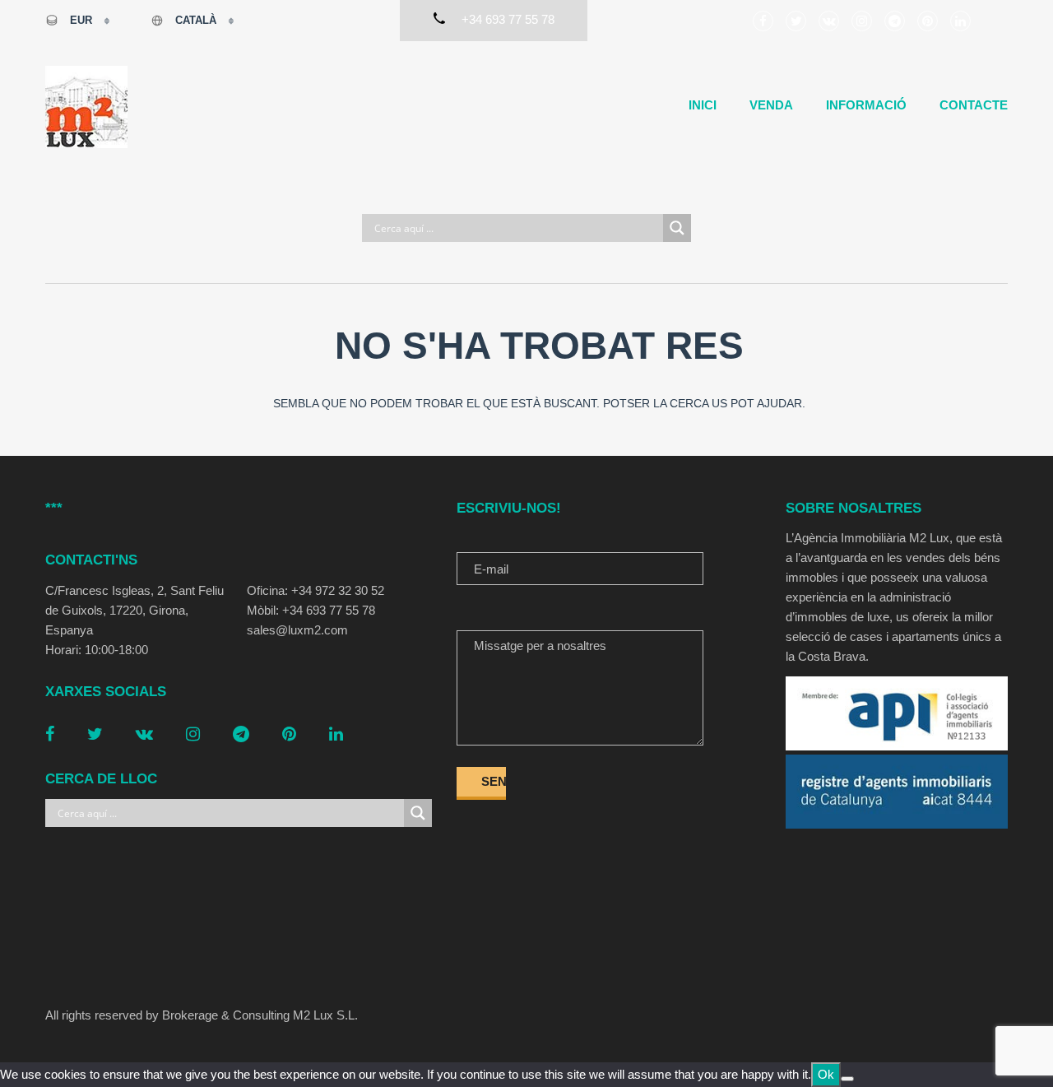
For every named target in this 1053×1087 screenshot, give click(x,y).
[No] (847, 1078)
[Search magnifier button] (677, 228)
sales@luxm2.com (297, 630)
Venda (771, 105)
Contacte (973, 105)
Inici (703, 105)
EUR (81, 20)
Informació (866, 105)
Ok (826, 1074)
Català (196, 20)
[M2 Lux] (86, 107)
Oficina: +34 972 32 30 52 (315, 590)
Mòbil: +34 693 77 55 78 (311, 610)
